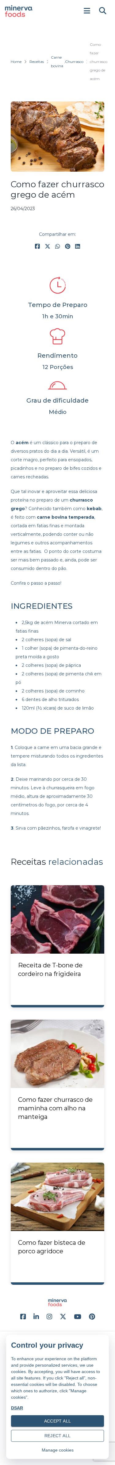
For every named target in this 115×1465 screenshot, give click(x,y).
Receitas (36, 61)
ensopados (79, 459)
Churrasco (74, 61)
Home (16, 61)
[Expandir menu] (86, 11)
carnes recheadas (29, 477)
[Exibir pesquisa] (102, 11)
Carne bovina (57, 61)
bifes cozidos (84, 468)
